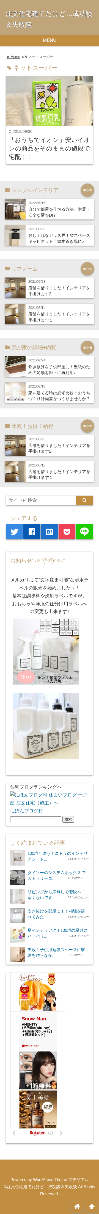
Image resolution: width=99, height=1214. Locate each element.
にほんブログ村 (26, 811)
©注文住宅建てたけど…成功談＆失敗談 (40, 1186)
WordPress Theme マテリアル (61, 1179)
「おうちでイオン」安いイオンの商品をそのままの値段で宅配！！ (49, 148)
